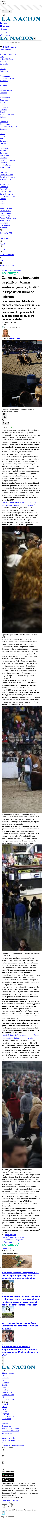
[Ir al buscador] (4, 15)
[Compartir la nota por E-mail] (8, 423)
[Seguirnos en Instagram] (3, 1463)
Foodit (4, 29)
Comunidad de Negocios (13, 1239)
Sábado (3, 199)
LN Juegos (4, 148)
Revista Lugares (6, 213)
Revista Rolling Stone (8, 218)
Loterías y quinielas (7, 160)
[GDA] (7, 1507)
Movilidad (4, 81)
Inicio (4, 23)
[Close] (3, 1357)
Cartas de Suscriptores (9, 126)
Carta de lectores (6, 194)
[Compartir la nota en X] (5, 423)
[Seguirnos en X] (3, 1457)
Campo (3, 73)
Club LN (5, 32)
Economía (15, 270)
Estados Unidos (6, 90)
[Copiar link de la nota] (3, 420)
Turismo (3, 150)
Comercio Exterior (7, 78)
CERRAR (3, 1)
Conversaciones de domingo (11, 196)
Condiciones (6, 1500)
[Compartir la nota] (3, 417)
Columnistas (5, 124)
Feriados (3, 158)
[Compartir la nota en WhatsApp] (5, 417)
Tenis (2, 138)
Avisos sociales (5, 191)
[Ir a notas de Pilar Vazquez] (21, 333)
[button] (21, 152)
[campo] (11, 274)
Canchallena (4, 141)
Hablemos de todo (7, 114)
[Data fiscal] (3, 1514)
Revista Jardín (5, 220)
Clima (2, 57)
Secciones (6, 26)
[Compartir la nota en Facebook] (3, 423)
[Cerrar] (34, 38)
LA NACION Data (6, 59)
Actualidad (8, 1242)
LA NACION (6, 270)
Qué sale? (3, 172)
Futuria (3, 69)
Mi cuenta (6, 35)
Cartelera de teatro (7, 177)
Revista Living (5, 216)
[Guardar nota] (3, 414)
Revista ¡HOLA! (5, 211)
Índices (3, 83)
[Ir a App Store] (8, 1481)
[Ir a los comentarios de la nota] (5, 414)
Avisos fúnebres (6, 189)
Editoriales (4, 122)
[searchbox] (20, 43)
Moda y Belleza (6, 165)
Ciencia (3, 112)
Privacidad (15, 1500)
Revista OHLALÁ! (6, 208)
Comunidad (4, 107)
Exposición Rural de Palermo (13, 1237)
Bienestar (3, 110)
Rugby (2, 136)
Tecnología (4, 153)
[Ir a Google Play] (8, 1476)
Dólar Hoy (4, 71)
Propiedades (5, 76)
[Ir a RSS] (3, 1469)
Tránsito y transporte (8, 54)
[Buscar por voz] (39, 43)
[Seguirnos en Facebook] (3, 1451)
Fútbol (2, 134)
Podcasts (3, 163)
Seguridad (4, 100)
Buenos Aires (5, 98)
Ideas (2, 201)
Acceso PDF (4, 184)
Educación (4, 102)
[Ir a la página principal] (21, 20)
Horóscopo (4, 155)
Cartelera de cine (6, 175)
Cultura (3, 105)
